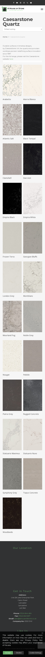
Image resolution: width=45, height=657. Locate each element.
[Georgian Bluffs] (32, 237)
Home (5, 37)
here (11, 59)
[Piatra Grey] (12, 395)
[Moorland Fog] (12, 316)
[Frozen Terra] (12, 237)
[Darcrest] (32, 159)
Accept (8, 653)
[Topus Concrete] (32, 474)
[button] (42, 9)
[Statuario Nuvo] (32, 434)
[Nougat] (12, 356)
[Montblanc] (32, 277)
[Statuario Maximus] (12, 434)
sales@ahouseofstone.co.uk (25, 619)
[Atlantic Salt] (12, 120)
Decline (19, 653)
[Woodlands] (12, 513)
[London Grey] (12, 277)
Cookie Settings (35, 653)
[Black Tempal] (32, 120)
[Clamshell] (12, 159)
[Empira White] (32, 198)
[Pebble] (32, 356)
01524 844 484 (26, 613)
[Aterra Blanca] (32, 80)
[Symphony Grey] (12, 474)
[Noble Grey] (32, 316)
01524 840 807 (24, 616)
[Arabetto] (12, 80)
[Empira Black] (12, 198)
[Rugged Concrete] (32, 395)
